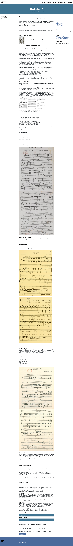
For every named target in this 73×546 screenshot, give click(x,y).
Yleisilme (57, 36)
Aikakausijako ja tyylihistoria (66, 37)
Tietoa (65, 2)
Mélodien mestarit (58, 24)
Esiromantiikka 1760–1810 (59, 31)
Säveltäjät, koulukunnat (59, 38)
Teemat (54, 2)
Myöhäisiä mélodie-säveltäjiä (60, 25)
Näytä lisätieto (23, 515)
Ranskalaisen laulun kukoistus (60, 23)
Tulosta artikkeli (59, 15)
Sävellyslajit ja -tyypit (65, 38)
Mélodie (57, 22)
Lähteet (2, 24)
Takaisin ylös (22, 534)
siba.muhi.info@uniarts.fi (22, 542)
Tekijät (59, 36)
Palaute (70, 2)
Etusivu (42, 2)
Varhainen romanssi (3, 16)
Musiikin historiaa (12, 2)
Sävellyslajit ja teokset (64, 36)
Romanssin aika (59, 21)
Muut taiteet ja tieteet (59, 37)
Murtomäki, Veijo (42, 11)
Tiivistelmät (60, 2)
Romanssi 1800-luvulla (4, 17)
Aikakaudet (49, 2)
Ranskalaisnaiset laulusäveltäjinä (60, 26)
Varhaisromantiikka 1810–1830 (66, 31)
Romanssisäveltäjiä (3, 18)
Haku (45, 2)
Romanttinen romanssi (4, 19)
